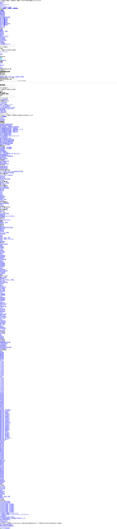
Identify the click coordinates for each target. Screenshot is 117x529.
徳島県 (2, 468)
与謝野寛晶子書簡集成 (6, 156)
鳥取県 (2, 462)
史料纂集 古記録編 (5, 147)
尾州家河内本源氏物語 (6, 142)
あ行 (1, 284)
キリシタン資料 (4, 232)
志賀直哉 (2, 299)
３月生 (2, 364)
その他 (2, 180)
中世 (9, 76)
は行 (1, 313)
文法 (1, 235)
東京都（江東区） (5, 436)
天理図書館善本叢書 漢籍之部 (9, 132)
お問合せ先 (3, 112)
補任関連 (2, 197)
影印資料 (2, 12)
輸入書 (2, 189)
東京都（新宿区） (5, 413)
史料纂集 (2, 217)
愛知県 (2, 452)
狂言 (1, 335)
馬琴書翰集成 (4, 154)
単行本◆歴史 (4, 21)
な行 (1, 307)
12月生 (2, 375)
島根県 (2, 463)
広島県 (2, 466)
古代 (1, 191)
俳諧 (1, 274)
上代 (1, 249)
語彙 (1, 236)
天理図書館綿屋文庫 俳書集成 (9, 128)
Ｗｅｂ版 (2, 26)
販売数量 (2, 109)
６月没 (2, 384)
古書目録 (2, 42)
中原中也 (2, 310)
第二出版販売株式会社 (6, 524)
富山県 (2, 445)
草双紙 (2, 492)
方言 (1, 240)
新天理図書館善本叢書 (6, 143)
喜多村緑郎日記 (4, 163)
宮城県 (2, 398)
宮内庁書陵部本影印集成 (7, 139)
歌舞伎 (2, 338)
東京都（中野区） (5, 426)
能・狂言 (2, 184)
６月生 (2, 367)
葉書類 (2, 355)
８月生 (2, 370)
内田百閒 (2, 291)
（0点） (6, 7)
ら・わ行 (2, 329)
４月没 (2, 381)
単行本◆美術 (4, 24)
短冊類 (2, 358)
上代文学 (2, 486)
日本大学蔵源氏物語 (5, 134)
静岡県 (2, 450)
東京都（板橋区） (5, 430)
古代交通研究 (4, 186)
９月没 (2, 388)
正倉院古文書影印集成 (6, 124)
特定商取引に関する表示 (7, 108)
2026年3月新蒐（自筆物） (7, 505)
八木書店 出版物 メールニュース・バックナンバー (14, 514)
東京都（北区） (4, 431)
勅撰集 (2, 246)
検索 (1, 3)
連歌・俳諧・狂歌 (5, 496)
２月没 (2, 379)
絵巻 (1, 490)
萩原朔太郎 (3, 314)
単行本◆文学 (4, 18)
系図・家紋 (3, 199)
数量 (1, 80)
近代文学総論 (4, 282)
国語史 (2, 230)
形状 (1, 351)
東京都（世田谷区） (5, 422)
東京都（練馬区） (5, 429)
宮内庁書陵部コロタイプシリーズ (9, 135)
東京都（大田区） (5, 420)
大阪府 (2, 457)
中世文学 (2, 488)
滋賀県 (2, 454)
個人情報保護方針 (5, 519)
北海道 (2, 394)
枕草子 (2, 258)
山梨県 (2, 441)
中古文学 (2, 487)
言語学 (2, 32)
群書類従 (2, 149)
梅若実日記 (3, 157)
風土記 (2, 253)
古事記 (2, 250)
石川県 (2, 446)
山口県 (2, 467)
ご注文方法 (3, 103)
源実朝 (2, 76)
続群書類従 (3, 151)
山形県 (2, 401)
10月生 (2, 372)
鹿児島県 (2, 481)
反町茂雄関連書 (4, 203)
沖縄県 (2, 482)
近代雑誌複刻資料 (5, 17)
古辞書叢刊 (3, 348)
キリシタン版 (4, 208)
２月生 (2, 362)
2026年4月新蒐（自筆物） (7, 506)
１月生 (2, 361)
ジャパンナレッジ (5, 527)
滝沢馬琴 (2, 272)
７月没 (2, 385)
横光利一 (2, 327)
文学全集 (2, 16)
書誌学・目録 (4, 31)
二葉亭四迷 (3, 316)
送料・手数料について (6, 105)
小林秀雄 (2, 295)
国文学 (2, 35)
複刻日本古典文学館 (5, 347)
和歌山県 (2, 460)
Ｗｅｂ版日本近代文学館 (7, 172)
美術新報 (2, 214)
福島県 (2, 402)
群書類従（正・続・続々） (7, 216)
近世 (1, 194)
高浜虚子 (2, 302)
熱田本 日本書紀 (5, 144)
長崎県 (2, 476)
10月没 (2, 389)
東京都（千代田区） (5, 409)
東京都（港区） (4, 412)
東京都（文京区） (5, 415)
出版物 (2, 10)
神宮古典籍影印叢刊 (5, 133)
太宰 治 (2, 305)
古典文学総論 (4, 244)
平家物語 (2, 264)
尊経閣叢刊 (3, 346)
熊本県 (2, 477)
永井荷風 (2, 309)
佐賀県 (2, 474)
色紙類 (2, 357)
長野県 (2, 443)
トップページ (4, 51)
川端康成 (2, 293)
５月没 (2, 383)
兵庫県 (2, 458)
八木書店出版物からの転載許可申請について (12, 518)
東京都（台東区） (5, 416)
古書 (1, 30)
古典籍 (2, 41)
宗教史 (2, 198)
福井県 (2, 448)
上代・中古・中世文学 (6, 175)
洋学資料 (2, 234)
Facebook (2, 119)
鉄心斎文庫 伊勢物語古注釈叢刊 (9, 126)
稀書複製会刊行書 (5, 342)
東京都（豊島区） (5, 427)
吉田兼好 (2, 263)
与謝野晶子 (3, 328)
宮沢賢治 (2, 323)
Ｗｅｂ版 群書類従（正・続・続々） (10, 153)
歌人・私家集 (15, 76)
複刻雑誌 (2, 278)
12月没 (2, 392)
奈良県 (2, 459)
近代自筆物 (3, 40)
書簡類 (2, 353)
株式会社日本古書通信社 (7, 525)
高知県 (2, 472)
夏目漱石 (2, 311)
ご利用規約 (3, 515)
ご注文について (4, 4)
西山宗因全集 (4, 158)
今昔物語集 (3, 259)
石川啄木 (2, 288)
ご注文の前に (4, 102)
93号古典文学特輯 (5, 501)
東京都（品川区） (5, 418)
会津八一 (2, 286)
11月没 (2, 390)
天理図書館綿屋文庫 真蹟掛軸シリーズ (11, 129)
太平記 (2, 267)
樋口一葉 (2, 315)
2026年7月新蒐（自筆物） (7, 510)
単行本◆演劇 (4, 19)
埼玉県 (2, 407)
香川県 (2, 469)
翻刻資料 (2, 13)
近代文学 (2, 177)
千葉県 (2, 408)
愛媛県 (2, 471)
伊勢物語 (2, 255)
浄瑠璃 (2, 337)
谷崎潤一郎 (3, 306)
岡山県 (2, 464)
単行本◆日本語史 (5, 23)
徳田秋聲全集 (4, 167)
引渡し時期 (3, 111)
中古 (1, 254)
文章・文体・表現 (5, 237)
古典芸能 (2, 37)
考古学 (2, 190)
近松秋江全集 (4, 168)
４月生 (2, 365)
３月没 (2, 380)
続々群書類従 (4, 152)
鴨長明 (2, 262)
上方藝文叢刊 (4, 137)
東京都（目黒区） (5, 421)
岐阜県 (2, 449)
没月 (1, 376)
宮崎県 (2, 480)
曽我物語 (2, 265)
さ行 (1, 296)
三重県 (2, 453)
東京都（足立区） (5, 432)
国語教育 (2, 241)
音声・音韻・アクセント (7, 239)
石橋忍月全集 (4, 166)
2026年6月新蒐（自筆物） (7, 509)
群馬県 (2, 406)
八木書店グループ (5, 522)
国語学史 (2, 228)
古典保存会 (3, 344)
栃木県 (2, 404)
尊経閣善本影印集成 (5, 125)
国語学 (2, 33)
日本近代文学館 (4, 213)
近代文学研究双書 (5, 179)
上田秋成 (2, 273)
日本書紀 (2, 251)
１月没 (2, 378)
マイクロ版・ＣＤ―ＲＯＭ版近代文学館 (11, 171)
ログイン (2, 5)
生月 (1, 360)
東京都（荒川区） (5, 434)
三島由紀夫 (3, 321)
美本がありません (5, 219)
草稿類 (2, 352)
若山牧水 (2, 330)
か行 (1, 292)
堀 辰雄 (2, 318)
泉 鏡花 (2, 290)
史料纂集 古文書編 (5, 148)
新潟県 (2, 444)
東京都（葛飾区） (5, 435)
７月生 (2, 369)
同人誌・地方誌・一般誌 (7, 279)
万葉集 (2, 248)
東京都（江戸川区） (5, 437)
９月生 (2, 371)
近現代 (2, 195)
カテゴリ (2, 2)
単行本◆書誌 (4, 22)
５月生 (2, 366)
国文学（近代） (4, 36)
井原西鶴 (2, 269)
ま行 (1, 319)
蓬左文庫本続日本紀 (5, 138)
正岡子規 (2, 320)
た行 (1, 301)
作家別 (2, 283)
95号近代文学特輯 (5, 503)
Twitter (2, 117)
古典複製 (2, 39)
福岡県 (2, 473)
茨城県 (2, 403)
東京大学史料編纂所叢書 (7, 140)
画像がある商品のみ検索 (9, 50)
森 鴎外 (2, 324)
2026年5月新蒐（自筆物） (7, 508)
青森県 (2, 395)
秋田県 (2, 399)
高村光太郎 (3, 304)
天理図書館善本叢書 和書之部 (9, 130)
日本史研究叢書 (4, 188)
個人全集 (2, 281)
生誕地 (2, 393)
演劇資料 (2, 14)
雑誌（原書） (4, 277)
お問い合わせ (4, 520)
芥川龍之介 (3, 287)
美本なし (2, 27)
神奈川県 (2, 440)
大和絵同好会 (4, 343)
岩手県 (2, 397)
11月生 (2, 374)
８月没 (2, 386)
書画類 (2, 356)
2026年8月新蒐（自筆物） (7, 511)
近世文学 (2, 176)
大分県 (2, 478)
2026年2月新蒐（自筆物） (7, 504)
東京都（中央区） (5, 411)
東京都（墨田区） (5, 417)
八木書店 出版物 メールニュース (9, 513)
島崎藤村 (2, 300)
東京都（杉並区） (5, 425)
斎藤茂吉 (2, 297)
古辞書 (2, 231)
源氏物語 (2, 256)
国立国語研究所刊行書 (6, 227)
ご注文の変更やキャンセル (7, 107)
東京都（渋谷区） (5, 423)
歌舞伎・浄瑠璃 (4, 183)
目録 (1, 204)
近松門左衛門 (4, 270)
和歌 (1, 67)
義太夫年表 (3, 162)
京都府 (2, 455)
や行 (1, 325)
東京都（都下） (4, 439)
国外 (1, 483)
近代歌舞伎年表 (4, 161)
